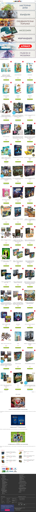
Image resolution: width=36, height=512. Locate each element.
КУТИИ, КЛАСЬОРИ (4, 486)
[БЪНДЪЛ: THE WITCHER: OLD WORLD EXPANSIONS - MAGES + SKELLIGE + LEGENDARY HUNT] (29, 129)
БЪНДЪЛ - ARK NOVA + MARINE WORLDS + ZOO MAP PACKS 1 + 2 (6, 158)
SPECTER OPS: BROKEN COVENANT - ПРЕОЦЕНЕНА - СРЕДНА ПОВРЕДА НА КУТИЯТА (11, 452)
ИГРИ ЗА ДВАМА (4, 481)
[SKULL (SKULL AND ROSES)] (5, 192)
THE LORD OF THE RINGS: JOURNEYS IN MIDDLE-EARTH (18, 178)
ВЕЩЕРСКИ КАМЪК (18, 363)
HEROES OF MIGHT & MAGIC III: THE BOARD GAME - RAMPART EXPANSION (29, 385)
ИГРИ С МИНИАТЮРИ (21, 474)
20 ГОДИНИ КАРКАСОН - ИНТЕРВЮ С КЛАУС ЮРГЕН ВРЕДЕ (18, 444)
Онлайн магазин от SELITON (18, 511)
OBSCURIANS (18, 324)
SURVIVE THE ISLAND (6, 136)
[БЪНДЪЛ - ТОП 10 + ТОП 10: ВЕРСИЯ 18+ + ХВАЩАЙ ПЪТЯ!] (5, 378)
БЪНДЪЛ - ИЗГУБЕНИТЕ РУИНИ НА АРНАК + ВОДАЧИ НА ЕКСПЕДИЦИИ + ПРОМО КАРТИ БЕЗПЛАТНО (29, 460)
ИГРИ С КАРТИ (21, 475)
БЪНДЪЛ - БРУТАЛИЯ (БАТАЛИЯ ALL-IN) (6, 240)
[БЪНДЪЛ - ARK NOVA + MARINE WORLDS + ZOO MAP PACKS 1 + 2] (5, 150)
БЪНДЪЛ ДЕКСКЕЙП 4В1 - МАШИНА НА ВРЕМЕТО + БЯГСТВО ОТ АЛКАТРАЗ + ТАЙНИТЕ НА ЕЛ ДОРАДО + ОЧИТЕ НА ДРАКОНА (11, 460)
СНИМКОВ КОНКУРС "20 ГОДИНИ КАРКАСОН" (18, 427)
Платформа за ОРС (14, 498)
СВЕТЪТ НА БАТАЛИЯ (21, 479)
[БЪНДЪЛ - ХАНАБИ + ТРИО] (5, 317)
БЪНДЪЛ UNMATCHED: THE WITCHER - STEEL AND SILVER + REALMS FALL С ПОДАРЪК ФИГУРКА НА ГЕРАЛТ (29, 283)
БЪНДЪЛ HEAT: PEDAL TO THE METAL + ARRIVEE (29, 158)
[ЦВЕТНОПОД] (29, 88)
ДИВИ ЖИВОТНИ (4, 491)
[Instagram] (22, 501)
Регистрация (2, 501)
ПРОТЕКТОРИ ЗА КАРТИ (4, 484)
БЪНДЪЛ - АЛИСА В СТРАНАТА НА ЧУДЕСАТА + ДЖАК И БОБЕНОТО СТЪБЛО (18, 262)
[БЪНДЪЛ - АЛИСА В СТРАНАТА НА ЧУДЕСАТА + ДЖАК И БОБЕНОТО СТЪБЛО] (17, 253)
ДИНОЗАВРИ (3, 493)
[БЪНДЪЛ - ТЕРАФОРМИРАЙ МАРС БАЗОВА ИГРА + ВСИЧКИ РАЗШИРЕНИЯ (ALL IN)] (29, 211)
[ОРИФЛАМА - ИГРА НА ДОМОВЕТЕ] (17, 211)
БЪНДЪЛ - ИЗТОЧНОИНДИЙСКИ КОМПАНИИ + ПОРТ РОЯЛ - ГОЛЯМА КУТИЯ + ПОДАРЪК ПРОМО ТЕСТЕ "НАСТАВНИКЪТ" (18, 303)
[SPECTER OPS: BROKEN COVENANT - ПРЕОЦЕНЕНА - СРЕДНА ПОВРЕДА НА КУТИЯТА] (3, 453)
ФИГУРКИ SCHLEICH (4, 490)
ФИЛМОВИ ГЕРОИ (21, 486)
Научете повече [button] (6, 508)
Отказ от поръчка (9, 501)
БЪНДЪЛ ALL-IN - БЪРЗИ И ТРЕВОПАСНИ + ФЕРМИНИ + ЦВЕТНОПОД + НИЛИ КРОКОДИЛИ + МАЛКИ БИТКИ (6, 76)
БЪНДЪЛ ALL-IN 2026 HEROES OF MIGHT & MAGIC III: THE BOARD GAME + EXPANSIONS (6, 179)
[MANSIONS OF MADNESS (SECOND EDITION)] (29, 171)
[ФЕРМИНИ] (17, 88)
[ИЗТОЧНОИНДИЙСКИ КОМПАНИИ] (29, 356)
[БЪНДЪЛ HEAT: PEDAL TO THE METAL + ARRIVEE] (29, 150)
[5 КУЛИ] (17, 336)
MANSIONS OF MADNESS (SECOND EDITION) (30, 178)
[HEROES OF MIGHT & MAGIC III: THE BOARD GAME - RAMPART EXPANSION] (29, 378)
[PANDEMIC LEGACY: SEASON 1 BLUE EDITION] (30, 108)
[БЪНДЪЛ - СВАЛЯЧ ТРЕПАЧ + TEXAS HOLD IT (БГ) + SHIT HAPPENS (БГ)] (29, 232)
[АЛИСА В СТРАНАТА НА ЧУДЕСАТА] (29, 317)
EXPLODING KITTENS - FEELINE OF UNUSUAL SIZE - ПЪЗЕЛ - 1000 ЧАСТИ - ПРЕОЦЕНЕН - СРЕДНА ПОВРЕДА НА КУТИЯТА (11, 456)
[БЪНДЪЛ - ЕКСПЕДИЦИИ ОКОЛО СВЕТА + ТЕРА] (5, 274)
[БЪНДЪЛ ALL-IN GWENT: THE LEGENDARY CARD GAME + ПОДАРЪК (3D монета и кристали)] (17, 232)
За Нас (2, 498)
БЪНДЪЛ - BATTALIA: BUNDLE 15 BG (6, 343)
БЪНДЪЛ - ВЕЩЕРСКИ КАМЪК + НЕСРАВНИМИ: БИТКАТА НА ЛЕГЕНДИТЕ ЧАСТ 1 (29, 262)
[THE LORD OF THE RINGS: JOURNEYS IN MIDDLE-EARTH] (18, 171)
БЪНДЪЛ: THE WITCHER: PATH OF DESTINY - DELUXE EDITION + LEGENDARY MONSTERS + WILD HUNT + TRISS (6, 116)
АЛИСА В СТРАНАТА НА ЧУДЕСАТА (30, 324)
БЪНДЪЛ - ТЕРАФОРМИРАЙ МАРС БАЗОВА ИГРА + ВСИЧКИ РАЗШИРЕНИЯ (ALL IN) (30, 220)
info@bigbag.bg (23, 498)
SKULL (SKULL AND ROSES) (6, 199)
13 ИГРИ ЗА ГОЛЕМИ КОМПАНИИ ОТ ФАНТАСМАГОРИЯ (18, 409)
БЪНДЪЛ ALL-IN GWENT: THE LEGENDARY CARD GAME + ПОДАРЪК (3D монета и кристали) (18, 241)
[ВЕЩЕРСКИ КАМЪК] (17, 356)
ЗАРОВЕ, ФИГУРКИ (4, 485)
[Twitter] (20, 501)
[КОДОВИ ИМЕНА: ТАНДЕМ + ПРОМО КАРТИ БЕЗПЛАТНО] (5, 253)
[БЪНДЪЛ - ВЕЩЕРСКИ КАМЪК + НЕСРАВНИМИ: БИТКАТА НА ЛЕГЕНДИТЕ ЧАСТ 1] (29, 253)
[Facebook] (19, 501)
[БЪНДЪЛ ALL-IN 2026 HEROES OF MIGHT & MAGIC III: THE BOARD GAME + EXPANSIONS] (5, 171)
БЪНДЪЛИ (3, 480)
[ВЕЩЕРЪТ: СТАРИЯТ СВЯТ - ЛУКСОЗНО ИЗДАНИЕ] (29, 336)
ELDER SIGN (30, 199)
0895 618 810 (23, 499)
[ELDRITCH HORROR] (17, 192)
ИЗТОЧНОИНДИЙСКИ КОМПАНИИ (30, 363)
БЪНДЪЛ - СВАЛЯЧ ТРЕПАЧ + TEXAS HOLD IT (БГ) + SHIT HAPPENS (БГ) (30, 240)
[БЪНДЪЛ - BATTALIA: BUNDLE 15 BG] (6, 336)
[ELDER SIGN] (29, 192)
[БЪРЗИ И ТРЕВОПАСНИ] (17, 67)
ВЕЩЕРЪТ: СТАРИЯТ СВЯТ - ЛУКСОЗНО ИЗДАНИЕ (30, 344)
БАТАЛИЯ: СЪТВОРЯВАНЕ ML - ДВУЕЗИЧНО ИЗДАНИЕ (29, 303)
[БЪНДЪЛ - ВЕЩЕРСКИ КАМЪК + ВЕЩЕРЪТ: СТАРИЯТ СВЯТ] (17, 274)
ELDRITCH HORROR (18, 199)
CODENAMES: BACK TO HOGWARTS (18, 157)
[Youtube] (23, 501)
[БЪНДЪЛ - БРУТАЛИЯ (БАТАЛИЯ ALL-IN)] (5, 232)
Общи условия (8, 498)
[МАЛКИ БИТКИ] (29, 67)
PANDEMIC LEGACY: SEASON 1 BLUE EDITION (30, 115)
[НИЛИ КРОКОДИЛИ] (5, 88)
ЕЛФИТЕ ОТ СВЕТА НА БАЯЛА (22, 485)
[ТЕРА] (17, 378)
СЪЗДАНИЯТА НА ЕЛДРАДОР (22, 484)
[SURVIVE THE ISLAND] (5, 129)
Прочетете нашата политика (18, 508)
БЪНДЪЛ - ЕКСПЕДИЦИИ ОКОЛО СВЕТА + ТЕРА (6, 282)
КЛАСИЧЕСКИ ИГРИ (21, 478)
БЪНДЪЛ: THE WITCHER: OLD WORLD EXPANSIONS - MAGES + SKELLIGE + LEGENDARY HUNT (30, 137)
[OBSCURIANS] (17, 317)
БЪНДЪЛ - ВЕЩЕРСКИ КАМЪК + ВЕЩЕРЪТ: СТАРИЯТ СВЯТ (17, 282)
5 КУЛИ (18, 343)
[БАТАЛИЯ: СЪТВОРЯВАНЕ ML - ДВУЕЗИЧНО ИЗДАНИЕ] (29, 295)
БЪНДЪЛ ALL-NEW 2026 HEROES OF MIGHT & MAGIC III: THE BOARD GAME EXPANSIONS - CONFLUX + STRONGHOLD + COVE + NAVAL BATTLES (18, 116)
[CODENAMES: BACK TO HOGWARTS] (17, 150)
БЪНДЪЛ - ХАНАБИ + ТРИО (6, 324)
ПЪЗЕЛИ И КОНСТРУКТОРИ (22, 488)
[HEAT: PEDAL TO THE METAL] (5, 211)
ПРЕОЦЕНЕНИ (3, 477)
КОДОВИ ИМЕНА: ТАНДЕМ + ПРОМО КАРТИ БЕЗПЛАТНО (6, 261)
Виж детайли (6, 161)
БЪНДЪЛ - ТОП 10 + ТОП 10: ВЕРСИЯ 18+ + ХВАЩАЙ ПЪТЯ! (6, 385)
